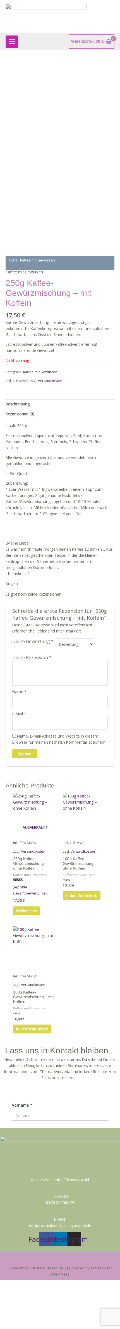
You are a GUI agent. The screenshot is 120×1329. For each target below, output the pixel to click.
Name (19, 691)
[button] (60, 1259)
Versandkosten (50, 380)
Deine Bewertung (33, 641)
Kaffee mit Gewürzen (37, 260)
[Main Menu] (12, 41)
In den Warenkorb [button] (81, 895)
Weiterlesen (26, 910)
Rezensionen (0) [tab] (20, 413)
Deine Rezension (32, 657)
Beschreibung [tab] (18, 403)
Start (13, 260)
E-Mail (19, 713)
